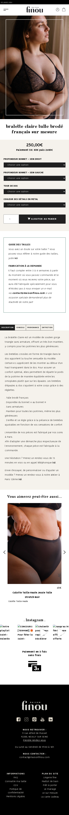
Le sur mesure (50, 793)
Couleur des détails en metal (21, 199)
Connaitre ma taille (15, 781)
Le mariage (50, 789)
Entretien (47, 327)
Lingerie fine (50, 777)
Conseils (20, 327)
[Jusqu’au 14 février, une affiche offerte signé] (61, 632)
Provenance (33, 327)
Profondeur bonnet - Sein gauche (23, 173)
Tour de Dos (11, 186)
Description (7, 327)
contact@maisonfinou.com (28, 293)
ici (16, 258)
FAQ (16, 777)
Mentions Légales (15, 796)
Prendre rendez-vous (34, 740)
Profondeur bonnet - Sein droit (23, 159)
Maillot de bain (50, 781)
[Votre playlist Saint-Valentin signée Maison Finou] (8, 632)
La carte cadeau (50, 797)
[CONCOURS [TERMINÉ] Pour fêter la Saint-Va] (25, 632)
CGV (15, 785)
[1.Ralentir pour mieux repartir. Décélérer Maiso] (43, 632)
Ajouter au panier (44, 219)
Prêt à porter (50, 785)
